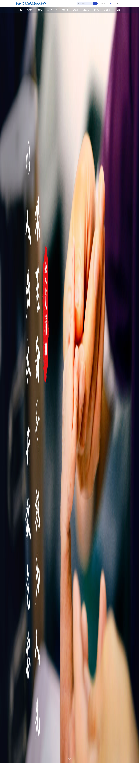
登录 (102, 3)
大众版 (109, 3)
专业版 (116, 3)
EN (122, 3)
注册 (104, 3)
